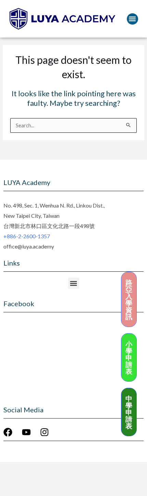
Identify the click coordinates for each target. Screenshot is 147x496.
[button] (132, 19)
